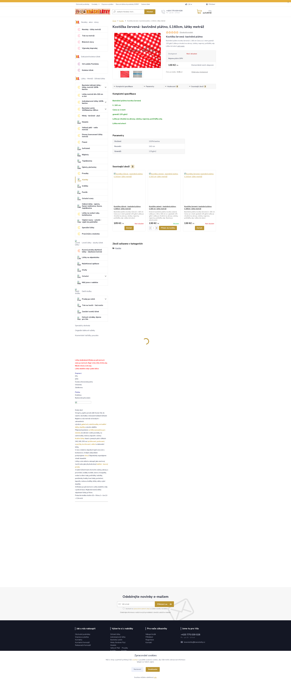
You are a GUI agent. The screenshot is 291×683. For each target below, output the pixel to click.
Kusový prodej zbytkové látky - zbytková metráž (92, 251)
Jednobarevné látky (117, 637)
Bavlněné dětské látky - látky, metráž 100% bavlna (92, 87)
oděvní (93, 444)
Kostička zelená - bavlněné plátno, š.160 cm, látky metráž (162, 207)
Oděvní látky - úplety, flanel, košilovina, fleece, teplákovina (92, 206)
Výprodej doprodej (89, 48)
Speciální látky (88, 227)
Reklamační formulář (83, 645)
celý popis (180, 46)
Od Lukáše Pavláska (90, 64)
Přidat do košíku (168, 228)
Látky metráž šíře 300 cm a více (92, 95)
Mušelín (85, 122)
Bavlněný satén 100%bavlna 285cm (90, 109)
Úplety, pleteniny (89, 167)
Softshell (86, 148)
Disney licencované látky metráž (92, 135)
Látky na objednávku (90, 257)
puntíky (78, 444)
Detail (129, 228)
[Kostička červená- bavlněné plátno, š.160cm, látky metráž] (199, 187)
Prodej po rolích (88, 299)
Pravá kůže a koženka (91, 234)
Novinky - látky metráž (91, 29)
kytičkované (92, 441)
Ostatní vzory (87, 198)
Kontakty (95, 4)
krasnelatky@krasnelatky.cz (194, 642)
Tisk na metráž (88, 36)
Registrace (150, 640)
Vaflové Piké (115, 648)
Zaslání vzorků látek (90, 311)
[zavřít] (288, 2)
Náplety (85, 155)
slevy (86, 456)
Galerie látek (145, 4)
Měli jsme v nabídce (90, 282)
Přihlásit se (162, 604)
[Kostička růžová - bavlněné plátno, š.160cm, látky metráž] (129, 187)
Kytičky (113, 651)
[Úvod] (92, 12)
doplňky (82, 427)
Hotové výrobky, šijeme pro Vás (91, 318)
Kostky (85, 180)
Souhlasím (152, 669)
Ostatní (85, 276)
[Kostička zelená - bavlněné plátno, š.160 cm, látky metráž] (164, 187)
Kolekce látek (87, 70)
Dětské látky (115, 634)
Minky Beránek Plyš (118, 642)
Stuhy (84, 270)
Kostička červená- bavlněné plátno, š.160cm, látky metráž (198, 207)
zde (155, 677)
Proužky (85, 173)
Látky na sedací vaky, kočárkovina (91, 214)
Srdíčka (85, 186)
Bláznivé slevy (88, 42)
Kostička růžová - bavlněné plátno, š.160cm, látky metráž (127, 207)
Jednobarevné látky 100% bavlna (92, 102)
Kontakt (149, 642)
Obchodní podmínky (82, 4)
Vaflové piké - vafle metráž (90, 128)
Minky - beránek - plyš (91, 116)
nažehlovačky (93, 424)
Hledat (150, 11)
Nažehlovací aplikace (90, 264)
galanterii (84, 424)
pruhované (100, 441)
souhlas (135, 660)
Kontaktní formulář (82, 642)
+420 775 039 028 (174, 10)
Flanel (84, 142)
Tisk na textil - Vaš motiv (92, 305)
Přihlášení (149, 637)
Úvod (114, 21)
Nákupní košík (151, 634)
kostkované (86, 444)
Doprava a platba (107, 4)
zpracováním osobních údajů (141, 609)
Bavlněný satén (116, 640)
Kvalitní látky (79, 439)
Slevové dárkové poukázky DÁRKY (127, 4)
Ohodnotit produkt (186, 32)
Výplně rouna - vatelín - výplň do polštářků (92, 221)
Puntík (84, 192)
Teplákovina (87, 161)
